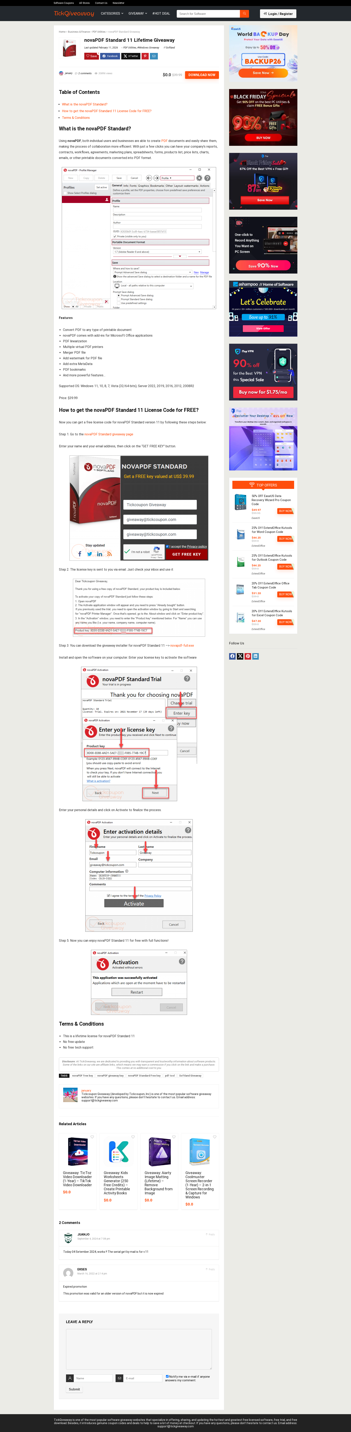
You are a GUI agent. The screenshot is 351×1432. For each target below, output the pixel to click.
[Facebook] (232, 656)
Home (62, 31)
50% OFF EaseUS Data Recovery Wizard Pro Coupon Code (271, 500)
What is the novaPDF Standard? (84, 104)
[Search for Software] (244, 14)
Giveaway (136, 13)
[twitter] (240, 656)
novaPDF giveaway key (110, 1075)
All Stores (84, 3)
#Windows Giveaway (148, 47)
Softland (170, 47)
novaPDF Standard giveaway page (108, 434)
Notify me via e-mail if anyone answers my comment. (187, 1378)
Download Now (201, 75)
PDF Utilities (99, 31)
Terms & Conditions (76, 118)
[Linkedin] (255, 656)
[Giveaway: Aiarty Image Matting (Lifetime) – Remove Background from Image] (159, 1151)
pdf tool (170, 1075)
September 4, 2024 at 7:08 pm (93, 1238)
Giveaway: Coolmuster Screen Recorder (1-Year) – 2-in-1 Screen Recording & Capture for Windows (199, 1185)
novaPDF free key (82, 1075)
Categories (110, 13)
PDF (164, 141)
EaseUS (256, 518)
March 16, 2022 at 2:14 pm (92, 1273)
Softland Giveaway (190, 1075)
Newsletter (118, 3)
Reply (211, 1234)
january (68, 73)
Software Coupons (64, 3)
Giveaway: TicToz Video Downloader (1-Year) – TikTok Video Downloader (77, 1179)
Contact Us (101, 3)
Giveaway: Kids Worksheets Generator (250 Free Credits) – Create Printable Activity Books (117, 1183)
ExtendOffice (258, 545)
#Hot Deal (161, 13)
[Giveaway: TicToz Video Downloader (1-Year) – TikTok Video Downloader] (77, 1151)
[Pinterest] (248, 656)
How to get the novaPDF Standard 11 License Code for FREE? (107, 111)
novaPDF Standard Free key (144, 1075)
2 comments (85, 73)
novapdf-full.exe (182, 645)
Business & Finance (79, 31)
